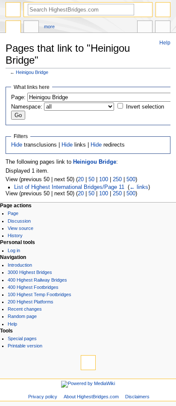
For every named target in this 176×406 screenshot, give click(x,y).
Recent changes (25, 309)
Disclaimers (137, 396)
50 (91, 179)
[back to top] (88, 362)
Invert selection (145, 107)
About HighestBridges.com (91, 396)
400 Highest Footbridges (33, 287)
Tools (162, 28)
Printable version (25, 345)
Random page (22, 316)
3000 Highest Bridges (30, 272)
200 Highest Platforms (30, 301)
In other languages (145, 28)
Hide (16, 145)
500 (130, 179)
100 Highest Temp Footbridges (39, 294)
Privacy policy (42, 396)
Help (164, 43)
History (15, 235)
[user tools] (162, 9)
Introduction (20, 265)
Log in (14, 250)
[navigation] (13, 9)
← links (138, 187)
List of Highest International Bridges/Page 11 (69, 187)
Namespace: (26, 107)
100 (103, 179)
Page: (18, 97)
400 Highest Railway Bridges (37, 279)
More (49, 26)
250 (117, 179)
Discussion (19, 221)
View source (20, 228)
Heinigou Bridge (32, 72)
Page (13, 213)
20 (81, 179)
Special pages (22, 338)
